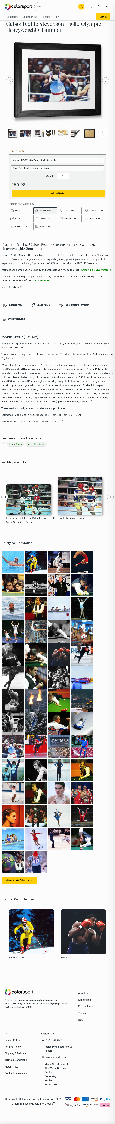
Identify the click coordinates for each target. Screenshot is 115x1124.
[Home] (18, 6)
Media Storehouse (42, 1103)
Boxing (19, 444)
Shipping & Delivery (15, 1053)
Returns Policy (13, 1046)
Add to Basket (58, 193)
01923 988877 (53, 1040)
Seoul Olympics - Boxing (71, 517)
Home (11, 444)
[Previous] (9, 80)
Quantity (51, 176)
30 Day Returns (41, 280)
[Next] (105, 80)
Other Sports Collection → (19, 880)
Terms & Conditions (16, 1059)
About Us (83, 993)
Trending (45, 16)
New (57, 16)
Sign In (103, 17)
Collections (13, 16)
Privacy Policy (12, 1040)
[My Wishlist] (91, 6)
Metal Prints (11, 1066)
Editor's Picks (30, 16)
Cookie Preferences (16, 1073)
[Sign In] (106, 6)
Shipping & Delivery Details (96, 269)
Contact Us (47, 1033)
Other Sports (39, 444)
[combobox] (57, 6)
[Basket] (99, 6)
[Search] (81, 7)
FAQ (7, 1033)
